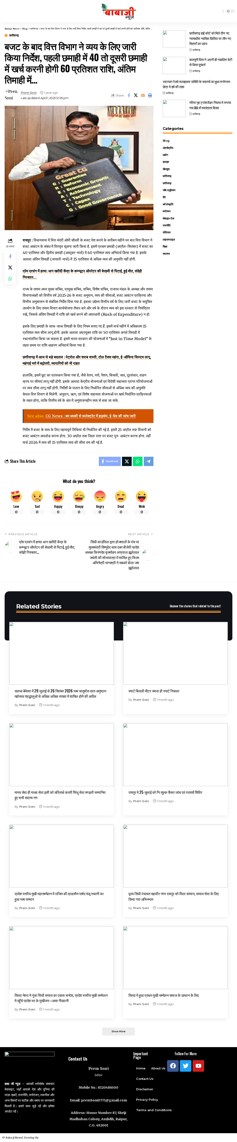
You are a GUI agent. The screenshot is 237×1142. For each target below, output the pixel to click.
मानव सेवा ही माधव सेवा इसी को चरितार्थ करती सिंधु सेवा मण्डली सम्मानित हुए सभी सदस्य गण (60, 794)
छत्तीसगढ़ (14, 35)
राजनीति (167, 225)
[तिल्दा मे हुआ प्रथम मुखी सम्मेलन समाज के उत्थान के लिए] (175, 957)
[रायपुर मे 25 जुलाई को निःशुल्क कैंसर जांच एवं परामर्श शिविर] (175, 754)
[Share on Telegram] (148, 461)
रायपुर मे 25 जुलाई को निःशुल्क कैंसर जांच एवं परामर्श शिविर (165, 792)
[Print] (150, 95)
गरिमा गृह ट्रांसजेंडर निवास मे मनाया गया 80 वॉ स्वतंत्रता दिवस (210, 105)
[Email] (143, 95)
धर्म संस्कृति (168, 204)
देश (164, 197)
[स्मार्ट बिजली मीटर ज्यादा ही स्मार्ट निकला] (175, 653)
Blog (166, 140)
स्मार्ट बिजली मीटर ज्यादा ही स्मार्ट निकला (153, 691)
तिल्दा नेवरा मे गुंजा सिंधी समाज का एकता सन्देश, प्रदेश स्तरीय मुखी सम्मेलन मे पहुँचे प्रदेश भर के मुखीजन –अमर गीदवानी (61, 997)
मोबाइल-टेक (168, 218)
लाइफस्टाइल (169, 239)
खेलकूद (166, 169)
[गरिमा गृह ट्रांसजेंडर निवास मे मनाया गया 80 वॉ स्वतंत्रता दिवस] (174, 108)
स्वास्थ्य (166, 253)
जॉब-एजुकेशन (169, 190)
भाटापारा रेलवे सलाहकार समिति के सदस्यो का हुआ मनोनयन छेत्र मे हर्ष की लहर (196, 84)
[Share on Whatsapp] (10, 278)
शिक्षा (165, 246)
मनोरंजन (167, 211)
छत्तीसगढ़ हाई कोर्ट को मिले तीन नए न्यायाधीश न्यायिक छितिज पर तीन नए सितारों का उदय (210, 38)
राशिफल (167, 232)
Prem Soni (29, 92)
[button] (118, 1032)
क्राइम (166, 162)
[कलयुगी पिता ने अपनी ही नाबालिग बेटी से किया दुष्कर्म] (174, 65)
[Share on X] (136, 95)
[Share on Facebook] (128, 95)
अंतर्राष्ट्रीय (168, 148)
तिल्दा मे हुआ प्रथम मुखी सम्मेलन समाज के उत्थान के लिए (163, 995)
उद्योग (165, 155)
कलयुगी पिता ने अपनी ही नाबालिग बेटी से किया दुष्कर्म (210, 62)
